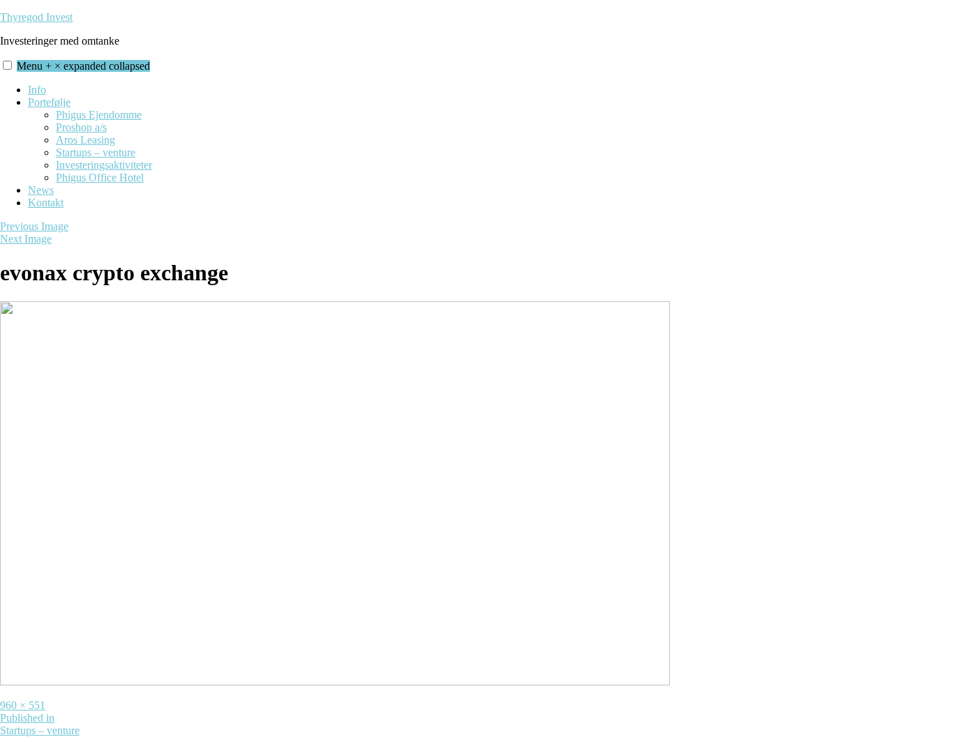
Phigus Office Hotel (100, 177)
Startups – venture (95, 152)
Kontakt (45, 202)
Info (37, 90)
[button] (7, 65)
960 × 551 (22, 705)
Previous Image (34, 226)
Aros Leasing (85, 140)
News (41, 190)
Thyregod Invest (36, 17)
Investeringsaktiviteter (104, 165)
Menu (83, 66)
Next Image (26, 239)
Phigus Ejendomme (99, 115)
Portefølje (49, 102)
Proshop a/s (81, 127)
